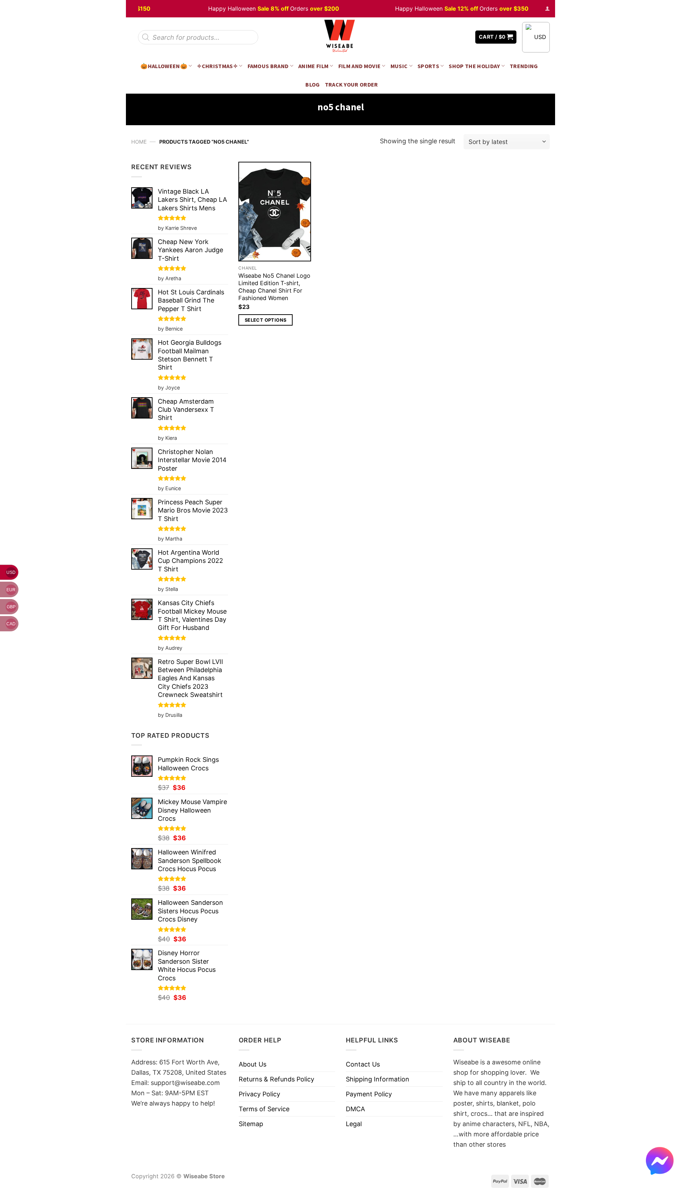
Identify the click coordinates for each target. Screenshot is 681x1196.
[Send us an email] (464, 37)
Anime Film (313, 66)
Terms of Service (264, 1109)
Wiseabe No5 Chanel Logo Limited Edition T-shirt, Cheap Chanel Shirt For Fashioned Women (274, 286)
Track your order (351, 84)
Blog (312, 84)
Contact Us (363, 1064)
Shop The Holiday (474, 66)
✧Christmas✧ (217, 66)
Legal (354, 1124)
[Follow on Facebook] (444, 37)
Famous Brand (268, 66)
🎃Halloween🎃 (163, 66)
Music (399, 66)
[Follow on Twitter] (454, 37)
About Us (252, 1064)
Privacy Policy (259, 1094)
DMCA (355, 1109)
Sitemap (251, 1124)
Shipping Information (377, 1079)
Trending (524, 66)
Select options (265, 320)
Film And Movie (359, 66)
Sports (428, 66)
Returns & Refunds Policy (276, 1079)
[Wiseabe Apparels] (340, 37)
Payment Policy (369, 1094)
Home (139, 142)
